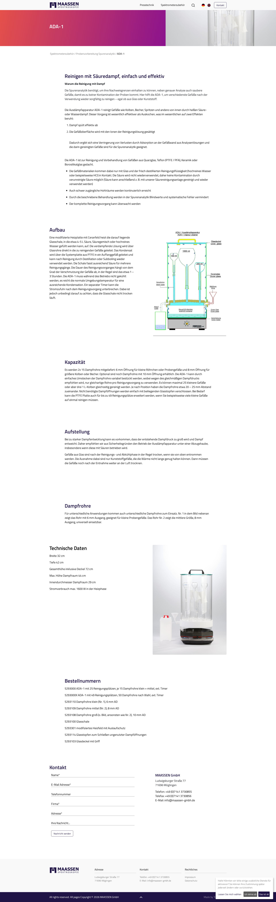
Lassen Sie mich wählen (229, 894)
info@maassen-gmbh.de (179, 800)
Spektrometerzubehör (173, 5)
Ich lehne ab (250, 894)
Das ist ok (264, 894)
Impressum (190, 877)
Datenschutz (191, 880)
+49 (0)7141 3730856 (178, 796)
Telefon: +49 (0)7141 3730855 (154, 877)
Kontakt (220, 5)
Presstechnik (147, 5)
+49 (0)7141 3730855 (178, 791)
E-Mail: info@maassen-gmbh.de (155, 880)
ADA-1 (120, 54)
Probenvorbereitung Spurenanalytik (95, 54)
